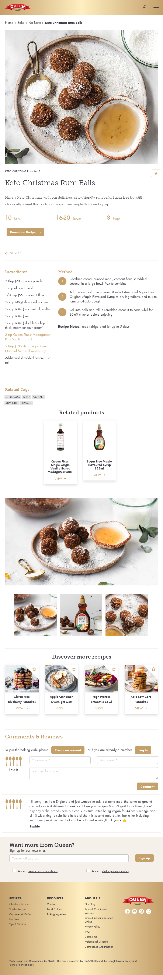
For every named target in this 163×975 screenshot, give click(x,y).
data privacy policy (115, 871)
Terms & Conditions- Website (96, 911)
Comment (148, 786)
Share (16, 253)
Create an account (68, 750)
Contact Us (91, 936)
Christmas (13, 396)
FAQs (87, 931)
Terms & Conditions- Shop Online (99, 919)
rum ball (11, 403)
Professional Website (96, 941)
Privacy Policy (92, 926)
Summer (26, 403)
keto (26, 396)
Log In (143, 750)
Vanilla (51, 904)
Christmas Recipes (19, 904)
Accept (38, 871)
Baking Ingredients (57, 914)
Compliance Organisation (99, 946)
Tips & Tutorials (17, 924)
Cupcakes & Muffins (20, 914)
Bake (20, 22)
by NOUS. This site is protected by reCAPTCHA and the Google (80, 960)
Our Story (90, 904)
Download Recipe (23, 232)
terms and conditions (43, 871)
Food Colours (54, 909)
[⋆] (31, 672)
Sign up (144, 858)
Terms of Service (18, 964)
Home (9, 22)
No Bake (34, 22)
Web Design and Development (26, 960)
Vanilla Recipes (17, 909)
